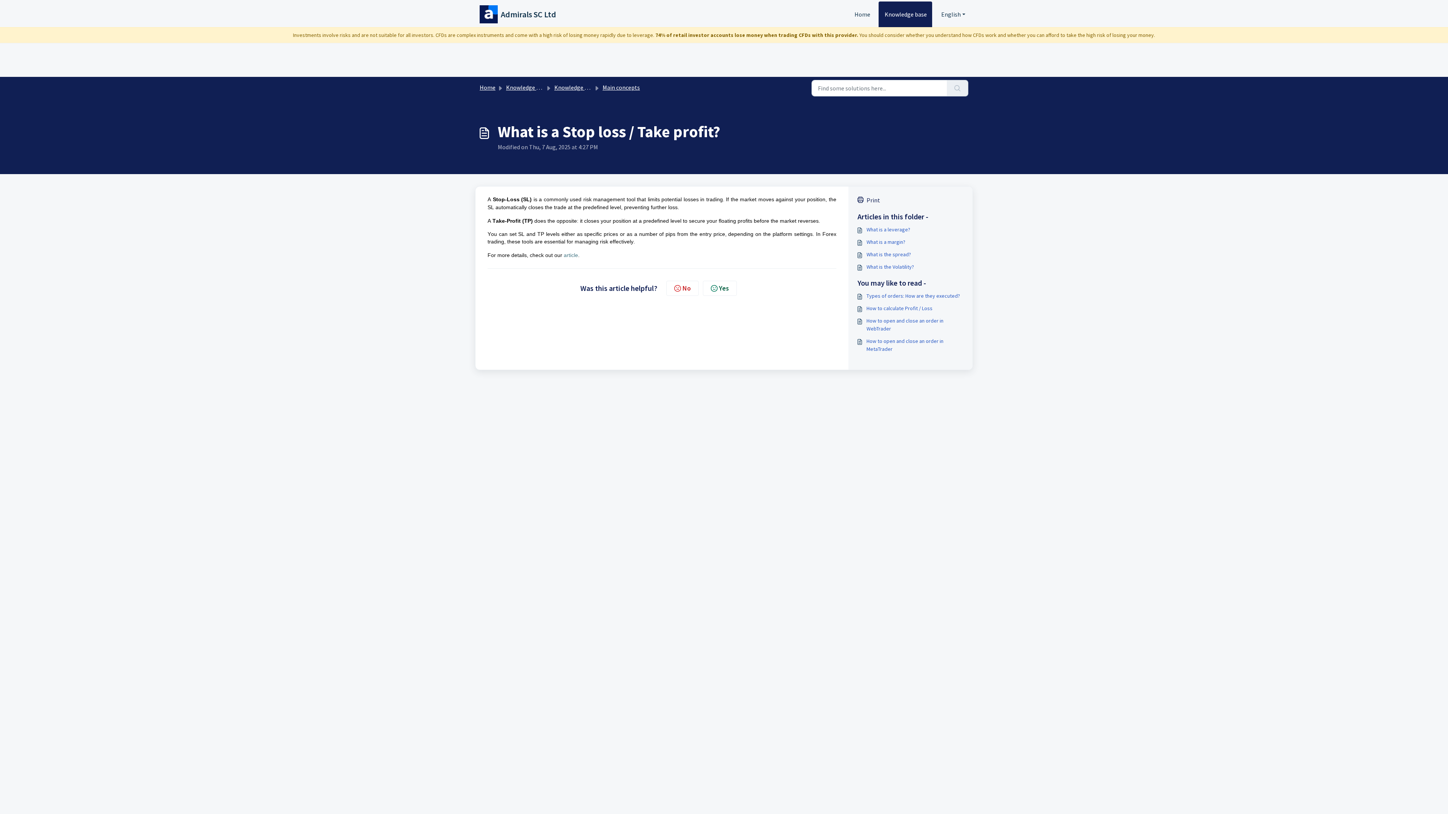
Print (873, 200)
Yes (724, 288)
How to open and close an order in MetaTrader (905, 345)
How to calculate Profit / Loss (900, 308)
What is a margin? (886, 242)
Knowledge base (906, 14)
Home (862, 14)
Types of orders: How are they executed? (913, 295)
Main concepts (621, 87)
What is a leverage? (888, 229)
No (687, 288)
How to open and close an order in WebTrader (905, 324)
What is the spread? (889, 254)
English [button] (951, 14)
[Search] (957, 88)
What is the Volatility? (890, 266)
